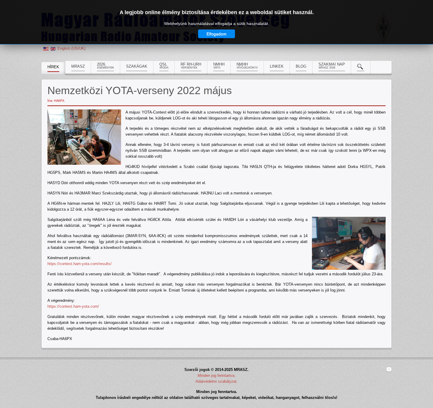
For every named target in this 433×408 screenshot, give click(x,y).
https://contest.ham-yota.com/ (73, 306)
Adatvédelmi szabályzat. (217, 381)
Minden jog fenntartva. (217, 375)
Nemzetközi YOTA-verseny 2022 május (139, 90)
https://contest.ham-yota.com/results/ (79, 264)
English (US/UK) (71, 48)
